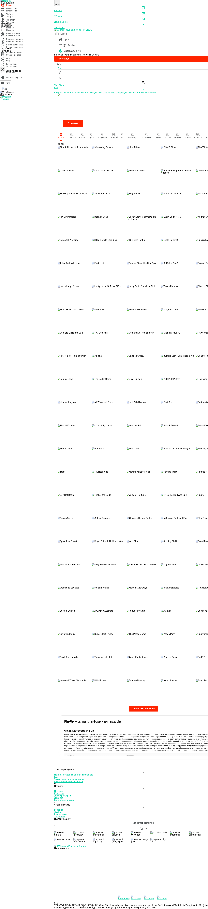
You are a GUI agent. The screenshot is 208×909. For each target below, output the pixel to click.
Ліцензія (58, 798)
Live (56, 87)
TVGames (138, 92)
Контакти (59, 793)
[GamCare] (136, 897)
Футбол (58, 812)
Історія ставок (82, 92)
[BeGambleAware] (123, 897)
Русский (4, 99)
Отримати (73, 123)
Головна (58, 809)
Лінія (61, 85)
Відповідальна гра (64, 800)
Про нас (58, 791)
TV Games (59, 816)
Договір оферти (62, 795)
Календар (69, 92)
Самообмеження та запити (68, 781)
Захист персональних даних (69, 779)
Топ (56, 85)
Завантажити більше (143, 708)
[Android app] (75, 891)
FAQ (56, 777)
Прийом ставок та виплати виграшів (73, 774)
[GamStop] (150, 897)
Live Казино (60, 814)
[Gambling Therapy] (163, 897)
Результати (96, 92)
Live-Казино (149, 92)
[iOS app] (75, 870)
